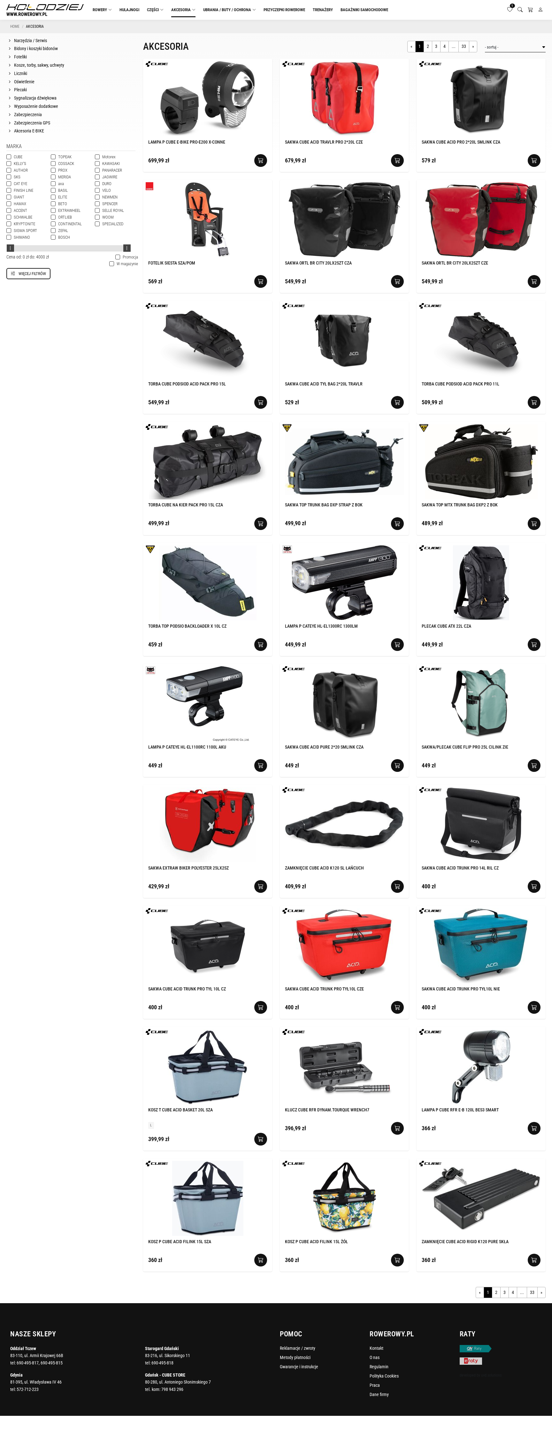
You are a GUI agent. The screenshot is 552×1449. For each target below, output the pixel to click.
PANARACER (112, 170)
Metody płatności (295, 1357)
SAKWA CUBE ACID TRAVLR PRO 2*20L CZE (324, 142)
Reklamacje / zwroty (297, 1348)
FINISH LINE (23, 190)
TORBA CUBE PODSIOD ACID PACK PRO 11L (460, 383)
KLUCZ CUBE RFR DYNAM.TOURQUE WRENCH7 (327, 1109)
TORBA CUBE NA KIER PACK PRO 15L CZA (185, 504)
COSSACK (66, 163)
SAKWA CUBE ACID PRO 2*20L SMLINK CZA (461, 142)
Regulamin (379, 1366)
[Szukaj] (520, 10)
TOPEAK (65, 156)
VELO (106, 190)
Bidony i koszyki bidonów (35, 48)
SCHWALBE (23, 217)
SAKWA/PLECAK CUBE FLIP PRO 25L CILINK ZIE (465, 747)
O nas (374, 1357)
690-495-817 (28, 1362)
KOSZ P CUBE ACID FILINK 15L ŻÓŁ (316, 1241)
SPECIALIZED (112, 223)
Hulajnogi (129, 9)
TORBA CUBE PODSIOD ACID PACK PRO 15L (187, 383)
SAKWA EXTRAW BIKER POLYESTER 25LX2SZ (188, 867)
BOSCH (64, 237)
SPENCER (110, 203)
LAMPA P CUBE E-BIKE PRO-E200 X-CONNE (186, 142)
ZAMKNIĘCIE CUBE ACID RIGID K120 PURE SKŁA (465, 1241)
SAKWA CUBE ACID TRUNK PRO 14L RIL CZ (460, 867)
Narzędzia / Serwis (30, 40)
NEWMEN (110, 197)
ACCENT (20, 210)
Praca (375, 1385)
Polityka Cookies (384, 1375)
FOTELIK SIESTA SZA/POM (171, 262)
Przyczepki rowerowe (284, 9)
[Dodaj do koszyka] (260, 160)
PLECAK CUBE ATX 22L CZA (446, 626)
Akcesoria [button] (181, 9)
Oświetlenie (23, 81)
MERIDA (64, 177)
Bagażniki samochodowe (364, 9)
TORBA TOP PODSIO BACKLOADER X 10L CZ (187, 626)
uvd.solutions (491, 1375)
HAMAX (20, 203)
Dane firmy (379, 1394)
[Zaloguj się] (540, 10)
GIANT (19, 197)
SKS (17, 177)
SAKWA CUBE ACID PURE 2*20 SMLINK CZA (324, 747)
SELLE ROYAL (113, 210)
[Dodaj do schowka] (265, 65)
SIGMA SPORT (25, 230)
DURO (106, 183)
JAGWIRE (109, 177)
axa (61, 183)
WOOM (108, 217)
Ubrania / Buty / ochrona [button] (227, 9)
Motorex (109, 156)
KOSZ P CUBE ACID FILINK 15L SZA (179, 1241)
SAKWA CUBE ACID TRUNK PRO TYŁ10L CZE (324, 988)
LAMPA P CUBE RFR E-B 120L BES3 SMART (460, 1109)
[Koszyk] (530, 10)
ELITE (62, 197)
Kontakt (376, 1348)
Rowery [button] (100, 9)
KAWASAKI (111, 163)
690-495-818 (162, 1362)
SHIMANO (22, 237)
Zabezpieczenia (27, 114)
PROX (62, 170)
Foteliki (20, 56)
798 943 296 (172, 1389)
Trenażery (323, 9)
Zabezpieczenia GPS (31, 122)
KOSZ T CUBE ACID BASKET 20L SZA (180, 1109)
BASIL (63, 190)
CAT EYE (20, 183)
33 (464, 46)
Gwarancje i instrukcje (299, 1366)
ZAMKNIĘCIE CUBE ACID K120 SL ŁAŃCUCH (324, 867)
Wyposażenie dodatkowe (35, 106)
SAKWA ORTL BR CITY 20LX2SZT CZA (318, 262)
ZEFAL (63, 230)
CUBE (18, 156)
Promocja (127, 257)
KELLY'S (20, 163)
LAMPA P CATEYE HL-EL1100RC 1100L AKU (187, 747)
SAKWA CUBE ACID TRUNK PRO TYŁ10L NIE (461, 988)
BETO (62, 203)
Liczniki (20, 73)
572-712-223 (28, 1389)
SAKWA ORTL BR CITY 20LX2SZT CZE (455, 262)
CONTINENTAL (70, 223)
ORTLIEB (65, 217)
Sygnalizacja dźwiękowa (35, 98)
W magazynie (124, 263)
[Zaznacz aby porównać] (258, 64)
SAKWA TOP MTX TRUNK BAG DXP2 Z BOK (460, 504)
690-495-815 (52, 1362)
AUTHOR (21, 170)
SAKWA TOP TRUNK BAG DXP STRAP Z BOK (324, 504)
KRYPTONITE (24, 223)
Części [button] (153, 9)
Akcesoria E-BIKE (28, 130)
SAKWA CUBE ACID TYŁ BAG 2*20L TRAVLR (324, 383)
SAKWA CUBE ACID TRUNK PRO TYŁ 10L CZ (187, 988)
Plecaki (20, 89)
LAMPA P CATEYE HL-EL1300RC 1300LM (321, 626)
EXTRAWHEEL (69, 210)
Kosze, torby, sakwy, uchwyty (38, 65)
